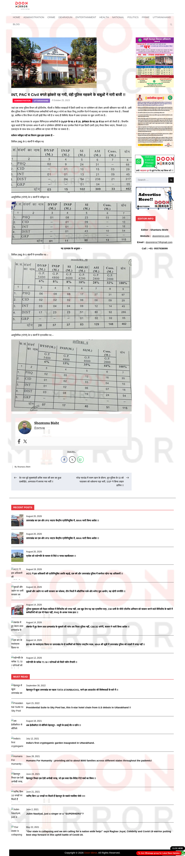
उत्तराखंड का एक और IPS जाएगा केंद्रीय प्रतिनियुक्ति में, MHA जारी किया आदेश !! (62, 520)
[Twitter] (25, 441)
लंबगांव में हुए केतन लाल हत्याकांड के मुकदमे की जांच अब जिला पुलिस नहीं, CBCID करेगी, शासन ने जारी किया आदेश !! (77, 626)
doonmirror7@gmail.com (159, 242)
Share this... (71, 452)
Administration (33, 17)
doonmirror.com (160, 236)
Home (16, 17)
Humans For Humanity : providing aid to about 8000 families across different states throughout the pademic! (89, 760)
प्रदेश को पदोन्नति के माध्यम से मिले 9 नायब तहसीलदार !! (51, 556)
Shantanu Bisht (23, 467)
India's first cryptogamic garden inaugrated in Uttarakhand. (60, 743)
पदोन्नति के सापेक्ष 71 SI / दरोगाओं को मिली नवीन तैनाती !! (51, 662)
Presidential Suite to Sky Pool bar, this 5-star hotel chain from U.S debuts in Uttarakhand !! (78, 707)
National (118, 17)
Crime (51, 17)
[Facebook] (19, 441)
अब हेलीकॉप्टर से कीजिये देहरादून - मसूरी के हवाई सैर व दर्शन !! (53, 725)
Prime (146, 17)
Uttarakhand (162, 17)
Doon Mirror (90, 852)
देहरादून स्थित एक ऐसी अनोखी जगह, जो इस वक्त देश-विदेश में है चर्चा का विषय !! (61, 778)
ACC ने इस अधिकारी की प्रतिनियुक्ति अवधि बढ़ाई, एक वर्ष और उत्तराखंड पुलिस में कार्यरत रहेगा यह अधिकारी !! (74, 573)
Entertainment (86, 17)
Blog (16, 24)
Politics (133, 17)
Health (104, 17)
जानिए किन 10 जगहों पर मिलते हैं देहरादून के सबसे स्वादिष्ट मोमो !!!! (55, 796)
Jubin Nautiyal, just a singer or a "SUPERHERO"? (55, 813)
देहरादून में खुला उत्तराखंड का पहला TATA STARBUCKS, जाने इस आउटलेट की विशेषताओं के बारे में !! (72, 689)
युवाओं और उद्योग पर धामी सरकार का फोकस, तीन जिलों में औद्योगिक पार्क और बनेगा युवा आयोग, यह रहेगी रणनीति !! (75, 591)
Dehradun (65, 17)
